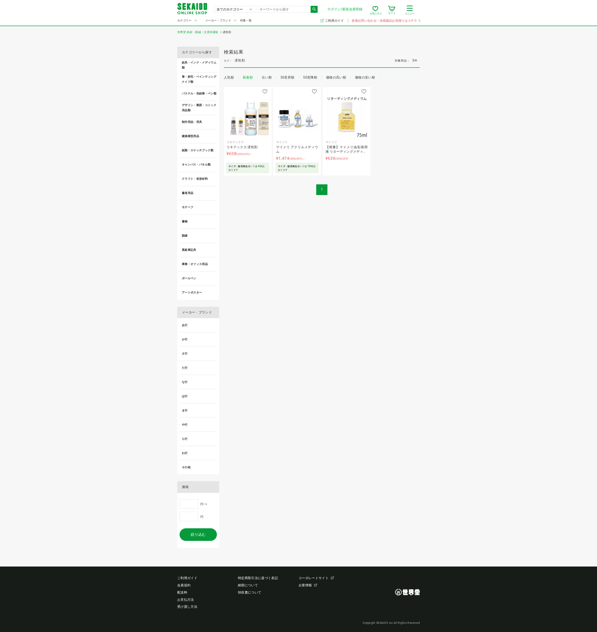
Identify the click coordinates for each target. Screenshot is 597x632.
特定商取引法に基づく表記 (258, 578)
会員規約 (184, 585)
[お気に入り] (375, 10)
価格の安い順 (365, 77)
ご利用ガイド (334, 20)
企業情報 (305, 585)
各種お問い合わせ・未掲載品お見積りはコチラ (384, 20)
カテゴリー (184, 20)
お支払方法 (185, 599)
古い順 (267, 77)
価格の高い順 (336, 77)
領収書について (249, 592)
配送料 (182, 592)
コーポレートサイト (313, 578)
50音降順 (310, 77)
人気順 (229, 77)
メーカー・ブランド (218, 20)
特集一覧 (246, 20)
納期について (248, 585)
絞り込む (198, 534)
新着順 (248, 77)
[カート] (391, 10)
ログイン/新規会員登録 (344, 9)
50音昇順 (288, 77)
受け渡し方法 (187, 606)
